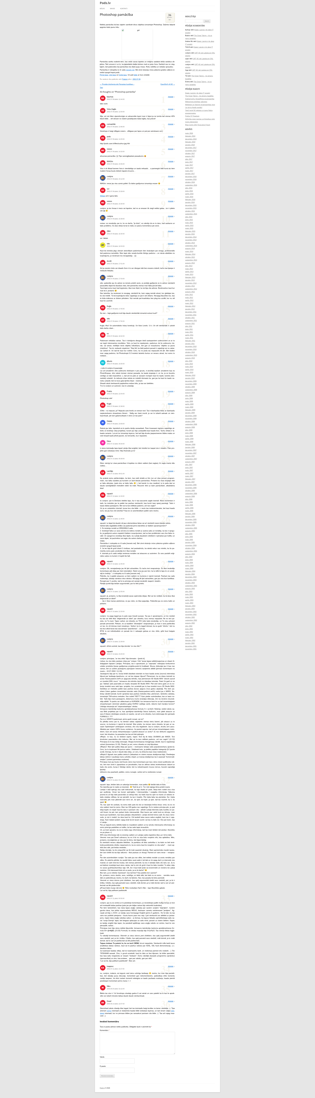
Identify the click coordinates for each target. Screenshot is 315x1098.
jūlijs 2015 (188, 217)
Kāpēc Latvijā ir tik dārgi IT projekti (197, 93)
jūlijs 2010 (188, 361)
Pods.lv (105, 3)
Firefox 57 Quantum (192, 116)
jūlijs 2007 (188, 465)
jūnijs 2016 (189, 191)
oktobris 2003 (190, 583)
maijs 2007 (189, 470)
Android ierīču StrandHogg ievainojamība (199, 99)
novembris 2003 (191, 580)
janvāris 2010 (190, 378)
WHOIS (112, 8)
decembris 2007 (191, 450)
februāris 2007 (190, 479)
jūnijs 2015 (189, 220)
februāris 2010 (190, 375)
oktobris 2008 (190, 421)
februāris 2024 (190, 136)
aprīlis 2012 (189, 300)
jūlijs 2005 (188, 534)
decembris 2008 (191, 416)
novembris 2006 (191, 488)
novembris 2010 (191, 349)
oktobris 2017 (190, 153)
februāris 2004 (190, 571)
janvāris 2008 (190, 447)
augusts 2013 (190, 263)
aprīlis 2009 (189, 404)
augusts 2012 (190, 292)
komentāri (169, 17)
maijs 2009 (189, 401)
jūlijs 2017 (188, 159)
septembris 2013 (191, 260)
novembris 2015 (191, 208)
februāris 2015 (190, 231)
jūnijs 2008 (189, 433)
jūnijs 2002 (189, 629)
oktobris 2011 (190, 318)
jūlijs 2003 (188, 591)
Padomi (125, 79)
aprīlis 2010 (189, 370)
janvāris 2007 (190, 482)
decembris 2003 (191, 577)
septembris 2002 (191, 620)
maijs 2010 (189, 367)
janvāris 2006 (190, 516)
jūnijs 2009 (189, 398)
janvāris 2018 (190, 145)
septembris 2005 (191, 528)
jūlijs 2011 (188, 326)
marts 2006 (189, 511)
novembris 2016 (191, 179)
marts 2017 (189, 171)
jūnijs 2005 (189, 537)
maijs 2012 (189, 298)
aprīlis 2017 (189, 168)
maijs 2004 (189, 563)
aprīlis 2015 (189, 225)
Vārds (102, 1057)
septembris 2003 (191, 586)
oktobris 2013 (190, 257)
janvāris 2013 (190, 280)
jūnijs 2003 (189, 594)
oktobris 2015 (190, 211)
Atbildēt (170, 97)
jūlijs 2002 (188, 626)
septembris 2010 (191, 355)
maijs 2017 (189, 165)
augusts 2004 (190, 554)
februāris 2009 (190, 410)
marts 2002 (189, 638)
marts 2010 (189, 372)
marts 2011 (189, 338)
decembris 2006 (191, 485)
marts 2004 (189, 568)
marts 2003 (189, 603)
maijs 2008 (189, 436)
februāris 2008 (190, 444)
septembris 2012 (191, 289)
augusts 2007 (190, 462)
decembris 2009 (191, 381)
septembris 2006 (191, 493)
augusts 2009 (190, 393)
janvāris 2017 (190, 174)
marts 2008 (189, 442)
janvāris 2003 (190, 609)
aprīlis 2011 (189, 335)
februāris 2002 (190, 640)
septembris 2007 (191, 459)
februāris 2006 (190, 514)
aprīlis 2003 (189, 600)
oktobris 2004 (190, 548)
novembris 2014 (191, 240)
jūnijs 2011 (189, 329)
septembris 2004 (191, 551)
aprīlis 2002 (189, 635)
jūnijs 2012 (189, 295)
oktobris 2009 (190, 387)
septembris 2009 (191, 390)
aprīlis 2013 (189, 272)
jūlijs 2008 (188, 430)
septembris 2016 (191, 185)
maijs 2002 (189, 632)
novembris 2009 (191, 384)
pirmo (109, 1011)
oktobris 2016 (190, 182)
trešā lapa (123, 75)
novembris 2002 (191, 614)
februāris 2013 (190, 277)
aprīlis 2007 (189, 473)
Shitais (102, 196)
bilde (135, 75)
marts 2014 (189, 251)
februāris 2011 (190, 341)
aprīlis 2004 (189, 566)
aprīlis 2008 (189, 439)
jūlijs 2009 (188, 395)
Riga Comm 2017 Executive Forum (197, 125)
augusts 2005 (190, 531)
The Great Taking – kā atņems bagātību (199, 96)
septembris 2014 (191, 246)
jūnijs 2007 (189, 468)
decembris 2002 (191, 612)
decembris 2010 (191, 346)
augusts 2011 (190, 323)
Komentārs (104, 1030)
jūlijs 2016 (188, 188)
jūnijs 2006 (189, 502)
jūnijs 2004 (189, 560)
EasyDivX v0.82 (168, 84)
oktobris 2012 (190, 286)
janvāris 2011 (190, 344)
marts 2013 (189, 274)
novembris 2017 (191, 151)
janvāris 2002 (190, 643)
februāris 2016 (190, 200)
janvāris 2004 (190, 574)
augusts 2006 (190, 496)
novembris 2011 (190, 315)
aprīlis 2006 (189, 508)
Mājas (102, 8)
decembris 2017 (191, 148)
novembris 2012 (191, 283)
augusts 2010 (190, 358)
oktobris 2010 (190, 352)
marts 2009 (189, 407)
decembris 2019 (191, 139)
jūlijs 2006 (188, 499)
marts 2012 (189, 303)
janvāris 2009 (190, 413)
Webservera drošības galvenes (196, 102)
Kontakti (123, 8)
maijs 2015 (189, 223)
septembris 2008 (191, 424)
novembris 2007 (191, 453)
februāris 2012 (190, 306)
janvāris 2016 (190, 202)
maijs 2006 (189, 505)
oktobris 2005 (190, 525)
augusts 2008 (190, 427)
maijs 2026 (189, 133)
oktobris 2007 (190, 456)
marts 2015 (189, 228)
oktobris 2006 (190, 491)
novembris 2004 (191, 545)
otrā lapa (112, 75)
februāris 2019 (190, 142)
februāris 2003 (190, 606)
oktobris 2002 (190, 617)
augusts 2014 (190, 248)
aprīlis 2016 (189, 194)
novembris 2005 (191, 522)
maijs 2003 (189, 597)
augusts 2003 (190, 589)
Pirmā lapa (104, 75)
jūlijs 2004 (188, 557)
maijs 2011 (189, 332)
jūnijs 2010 (189, 364)
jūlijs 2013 (188, 266)
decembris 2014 (191, 237)
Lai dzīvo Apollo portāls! (193, 107)
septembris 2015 (191, 214)
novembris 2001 (191, 649)
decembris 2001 (191, 646)
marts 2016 (189, 197)
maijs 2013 (189, 269)
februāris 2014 (190, 254)
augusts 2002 (190, 623)
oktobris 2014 (190, 243)
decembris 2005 (191, 519)
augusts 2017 (190, 156)
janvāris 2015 (190, 234)
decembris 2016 (191, 177)
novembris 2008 (191, 418)
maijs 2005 (189, 540)
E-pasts (103, 1066)
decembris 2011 (190, 312)
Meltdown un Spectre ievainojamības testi (200, 105)
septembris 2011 (191, 320)
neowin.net (130, 70)
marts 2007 (189, 476)
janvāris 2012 (190, 309)
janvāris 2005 (190, 542)
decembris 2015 (191, 205)
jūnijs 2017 (189, 162)
